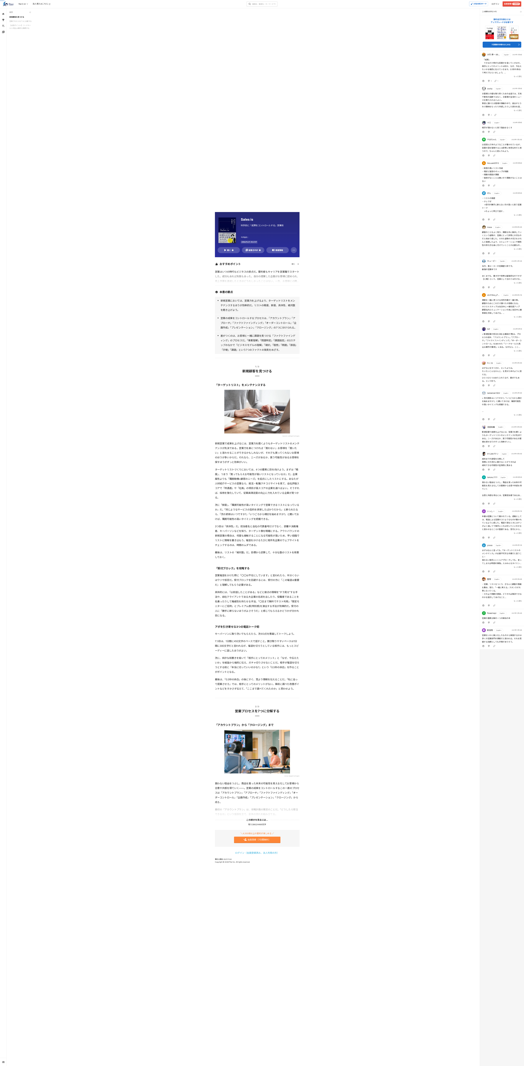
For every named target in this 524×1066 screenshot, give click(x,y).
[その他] (294, 250)
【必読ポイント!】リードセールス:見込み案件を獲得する (20, 26)
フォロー (506, 55)
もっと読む (518, 76)
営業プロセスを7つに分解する (20, 21)
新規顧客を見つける (16, 17)
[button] (502, 68)
